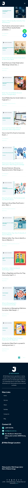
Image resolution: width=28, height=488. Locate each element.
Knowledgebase (5, 33)
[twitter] (9, 479)
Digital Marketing (12, 103)
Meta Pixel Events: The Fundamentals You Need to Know (13, 198)
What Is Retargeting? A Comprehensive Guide (9, 304)
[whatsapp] (18, 479)
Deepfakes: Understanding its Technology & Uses (11, 269)
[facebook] (7, 479)
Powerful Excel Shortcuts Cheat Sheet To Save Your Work (13, 58)
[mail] (21, 479)
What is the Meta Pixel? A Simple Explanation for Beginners (12, 339)
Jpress (17, 483)
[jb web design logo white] (3, 2)
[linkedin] (11, 479)
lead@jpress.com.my (10, 431)
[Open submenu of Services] (23, 400)
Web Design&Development (14, 243)
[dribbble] (14, 479)
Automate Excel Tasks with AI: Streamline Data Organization (11, 128)
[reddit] (16, 479)
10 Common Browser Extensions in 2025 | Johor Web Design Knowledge (13, 163)
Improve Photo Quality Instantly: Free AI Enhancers (13, 21)
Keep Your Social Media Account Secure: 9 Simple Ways (12, 93)
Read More (4, 35)
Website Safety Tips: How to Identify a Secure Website (14, 233)
